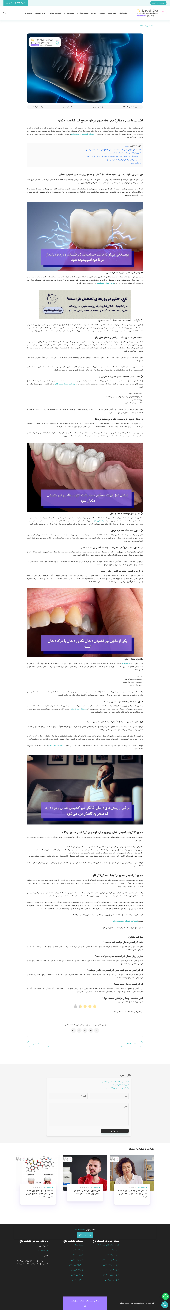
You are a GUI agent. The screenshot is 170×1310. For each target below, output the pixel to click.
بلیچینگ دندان (77, 1254)
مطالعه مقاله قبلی (131, 1044)
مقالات (142, 25)
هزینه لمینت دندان (112, 1254)
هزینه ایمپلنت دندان (111, 1264)
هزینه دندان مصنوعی (111, 1269)
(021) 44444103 (17, 3)
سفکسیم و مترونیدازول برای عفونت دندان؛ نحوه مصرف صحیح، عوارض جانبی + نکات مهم (39, 1193)
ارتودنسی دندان (77, 1274)
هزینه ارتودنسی (113, 1249)
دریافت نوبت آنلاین (158, 3)
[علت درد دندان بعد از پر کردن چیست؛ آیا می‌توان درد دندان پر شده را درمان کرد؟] (132, 1173)
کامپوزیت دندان (77, 1259)
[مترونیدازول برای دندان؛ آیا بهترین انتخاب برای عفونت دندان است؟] (85, 1173)
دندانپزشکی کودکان (76, 1264)
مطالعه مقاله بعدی (38, 1044)
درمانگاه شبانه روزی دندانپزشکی (82, 134)
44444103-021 (80, 1229)
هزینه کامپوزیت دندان (110, 1259)
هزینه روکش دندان (112, 1279)
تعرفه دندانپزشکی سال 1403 (108, 1244)
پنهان (126, 146)
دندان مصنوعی (77, 1279)
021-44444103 (43, 1250)
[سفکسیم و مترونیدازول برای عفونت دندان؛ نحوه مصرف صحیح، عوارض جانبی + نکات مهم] (38, 1173)
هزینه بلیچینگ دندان (111, 1274)
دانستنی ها (130, 107)
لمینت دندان (78, 1244)
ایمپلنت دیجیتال (77, 1269)
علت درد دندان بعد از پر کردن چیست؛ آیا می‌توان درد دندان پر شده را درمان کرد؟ (132, 1193)
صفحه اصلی (150, 25)
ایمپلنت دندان (78, 1249)
